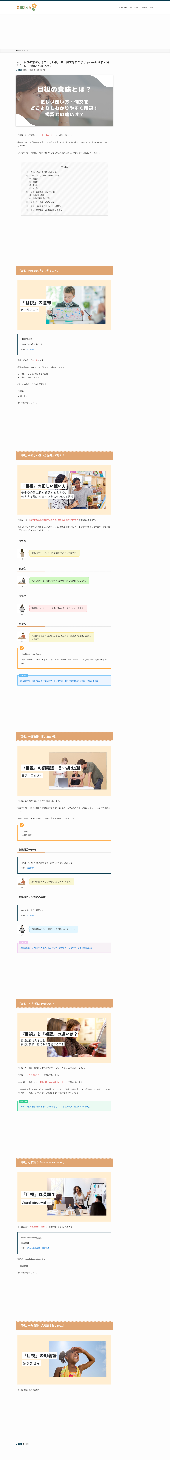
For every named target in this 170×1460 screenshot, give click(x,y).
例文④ (35, 188)
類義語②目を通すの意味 (42, 198)
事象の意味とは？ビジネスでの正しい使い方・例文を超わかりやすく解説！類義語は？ (56, 948)
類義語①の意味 (38, 195)
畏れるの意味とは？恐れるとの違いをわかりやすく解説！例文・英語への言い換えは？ (56, 1107)
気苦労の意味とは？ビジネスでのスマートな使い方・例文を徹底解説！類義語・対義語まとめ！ (60, 681)
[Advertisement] (85, 31)
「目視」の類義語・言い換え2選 (42, 192)
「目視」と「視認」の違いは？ (41, 202)
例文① (35, 179)
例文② (35, 182)
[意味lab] (26, 7)
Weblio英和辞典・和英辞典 (38, 1248)
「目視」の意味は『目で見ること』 (43, 172)
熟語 (19, 70)
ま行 (27, 1444)
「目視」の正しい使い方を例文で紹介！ (45, 176)
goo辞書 (30, 349)
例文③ (35, 185)
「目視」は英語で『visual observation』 (45, 206)
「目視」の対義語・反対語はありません (45, 210)
